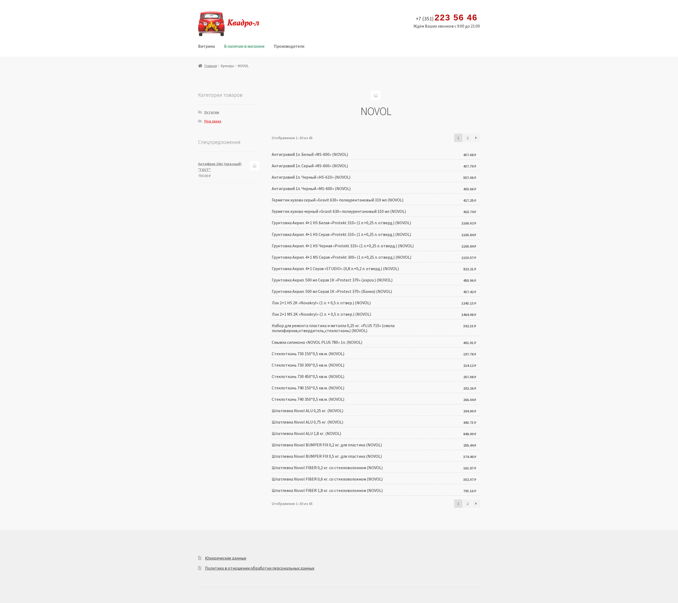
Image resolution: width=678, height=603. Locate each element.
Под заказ (212, 121)
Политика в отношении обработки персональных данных (259, 568)
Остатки (211, 112)
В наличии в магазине (244, 46)
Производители (289, 46)
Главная (210, 65)
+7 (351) (446, 17)
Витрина (206, 46)
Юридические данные (225, 558)
